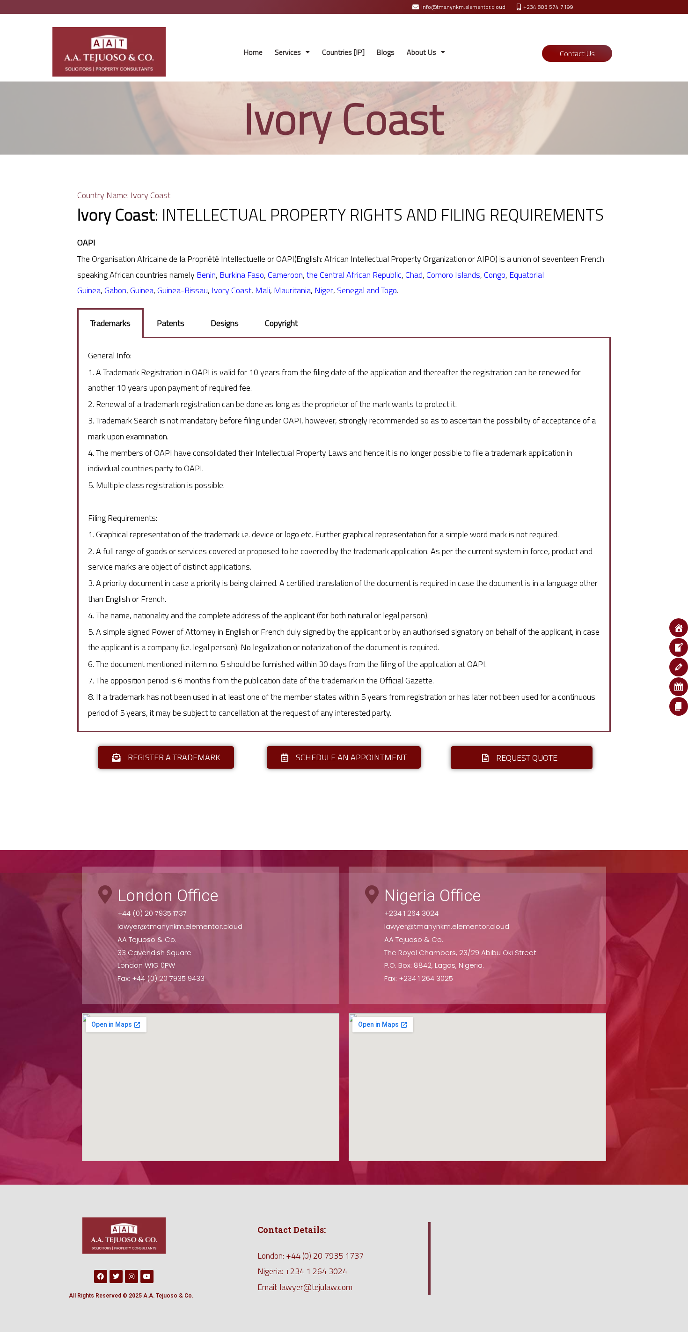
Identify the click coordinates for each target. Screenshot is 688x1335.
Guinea (142, 290)
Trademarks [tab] (110, 323)
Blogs (386, 52)
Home (253, 52)
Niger (324, 290)
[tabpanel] (344, 535)
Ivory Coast (231, 290)
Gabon (115, 290)
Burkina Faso (242, 274)
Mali (262, 290)
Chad (414, 274)
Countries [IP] (343, 52)
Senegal (351, 290)
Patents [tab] (170, 323)
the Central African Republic (354, 274)
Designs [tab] (225, 323)
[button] (292, 52)
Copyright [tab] (281, 323)
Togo (389, 290)
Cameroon (285, 274)
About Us (421, 52)
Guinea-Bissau (182, 290)
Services (288, 52)
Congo (494, 274)
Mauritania (292, 290)
